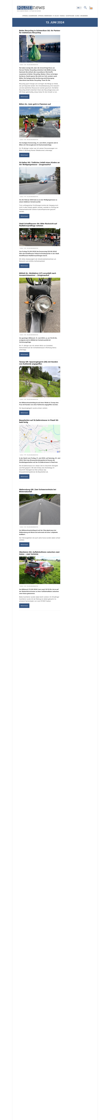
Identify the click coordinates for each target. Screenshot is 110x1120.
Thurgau (62, 16)
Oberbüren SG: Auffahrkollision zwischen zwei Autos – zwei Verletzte (39, 553)
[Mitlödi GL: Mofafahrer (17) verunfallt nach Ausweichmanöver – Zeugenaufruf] (39, 305)
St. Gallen (56, 16)
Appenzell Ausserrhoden (29, 16)
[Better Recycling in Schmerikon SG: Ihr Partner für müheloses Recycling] (39, 49)
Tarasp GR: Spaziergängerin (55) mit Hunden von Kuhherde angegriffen (38, 363)
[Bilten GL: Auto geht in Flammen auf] (39, 122)
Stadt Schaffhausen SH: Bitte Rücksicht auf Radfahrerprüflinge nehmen (38, 225)
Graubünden (84, 16)
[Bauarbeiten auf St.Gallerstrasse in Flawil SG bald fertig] (39, 439)
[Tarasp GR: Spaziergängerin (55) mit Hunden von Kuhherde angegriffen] (39, 381)
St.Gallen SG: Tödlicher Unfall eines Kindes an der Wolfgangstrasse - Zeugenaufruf (39, 163)
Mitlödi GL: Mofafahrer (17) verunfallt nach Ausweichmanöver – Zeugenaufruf (37, 274)
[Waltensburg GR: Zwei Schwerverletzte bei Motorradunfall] (39, 509)
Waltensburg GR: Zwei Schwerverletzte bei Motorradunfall (37, 490)
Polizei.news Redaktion (32, 64)
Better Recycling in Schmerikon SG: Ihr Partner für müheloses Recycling (39, 32)
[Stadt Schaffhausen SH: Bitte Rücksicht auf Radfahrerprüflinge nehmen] (39, 237)
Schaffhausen (70, 16)
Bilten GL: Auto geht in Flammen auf (35, 104)
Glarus (77, 16)
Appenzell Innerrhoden (45, 16)
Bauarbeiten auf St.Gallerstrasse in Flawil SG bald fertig (38, 421)
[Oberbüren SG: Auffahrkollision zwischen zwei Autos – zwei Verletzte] (39, 570)
